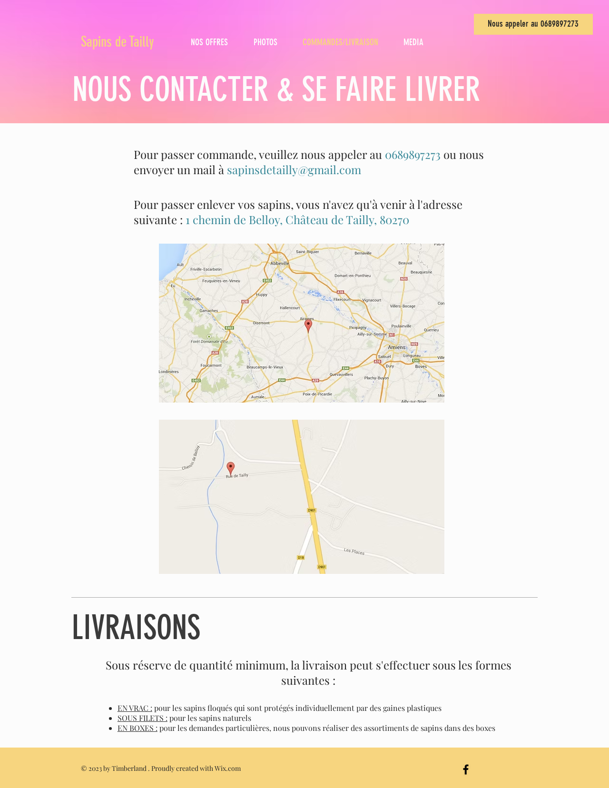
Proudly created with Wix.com (196, 768)
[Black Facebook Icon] (465, 769)
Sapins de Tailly (117, 41)
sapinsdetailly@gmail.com (294, 169)
